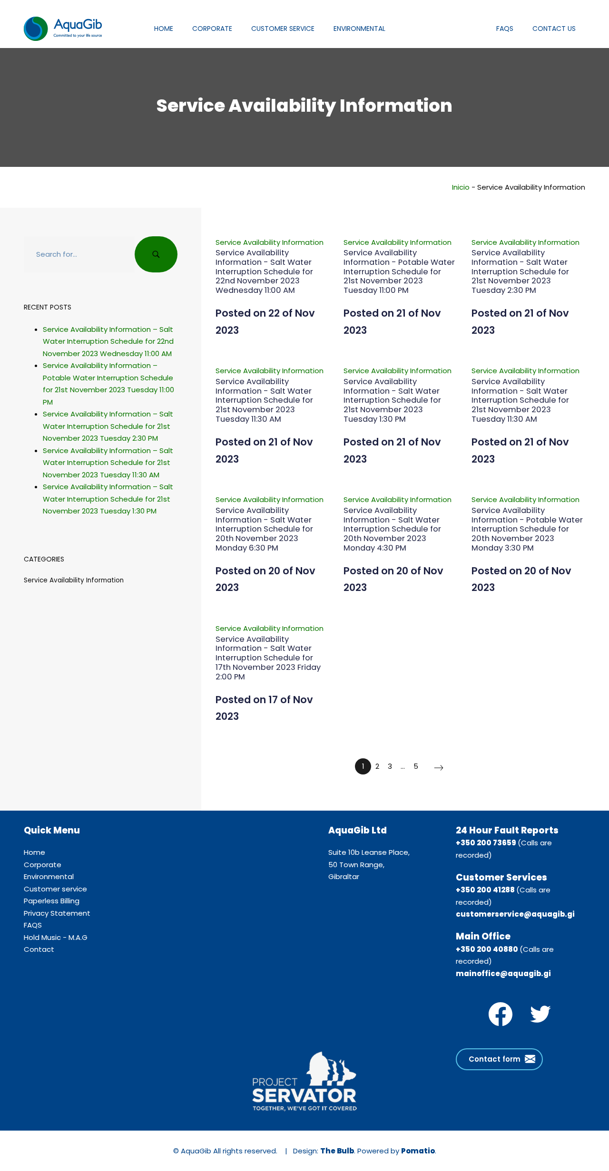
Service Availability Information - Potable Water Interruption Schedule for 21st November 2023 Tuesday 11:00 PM (399, 271)
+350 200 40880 (487, 949)
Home (34, 852)
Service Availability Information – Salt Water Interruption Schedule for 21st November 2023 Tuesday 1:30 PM (108, 499)
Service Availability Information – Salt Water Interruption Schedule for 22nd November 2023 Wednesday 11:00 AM (108, 341)
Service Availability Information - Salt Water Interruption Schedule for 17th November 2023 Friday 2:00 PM (268, 658)
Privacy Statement (57, 913)
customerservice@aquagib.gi (515, 914)
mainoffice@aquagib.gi (503, 973)
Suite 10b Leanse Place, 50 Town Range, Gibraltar (369, 864)
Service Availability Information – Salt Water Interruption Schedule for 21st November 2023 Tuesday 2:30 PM (108, 426)
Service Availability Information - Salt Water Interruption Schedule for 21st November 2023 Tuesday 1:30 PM (392, 400)
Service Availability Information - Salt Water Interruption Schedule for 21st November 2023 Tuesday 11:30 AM (264, 400)
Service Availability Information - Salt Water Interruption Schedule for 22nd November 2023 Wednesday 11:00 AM (264, 271)
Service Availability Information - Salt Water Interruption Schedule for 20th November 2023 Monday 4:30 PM (392, 529)
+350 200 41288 (485, 890)
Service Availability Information (270, 242)
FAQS (33, 925)
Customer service (55, 889)
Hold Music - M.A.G (56, 937)
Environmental (49, 876)
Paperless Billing (51, 901)
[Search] (156, 254)
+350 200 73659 (486, 843)
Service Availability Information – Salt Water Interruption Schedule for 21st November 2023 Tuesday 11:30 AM (108, 462)
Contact (39, 949)
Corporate (42, 865)
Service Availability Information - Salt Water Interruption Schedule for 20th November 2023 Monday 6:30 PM (264, 529)
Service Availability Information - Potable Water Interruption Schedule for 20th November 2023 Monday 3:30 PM (527, 529)
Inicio (461, 187)
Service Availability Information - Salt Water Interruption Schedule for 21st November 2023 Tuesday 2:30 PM (520, 271)
